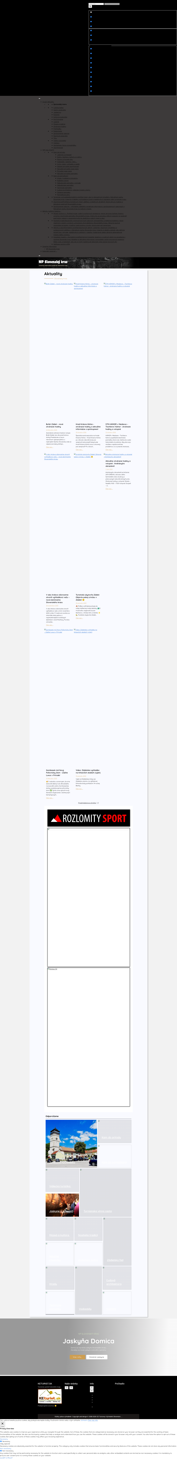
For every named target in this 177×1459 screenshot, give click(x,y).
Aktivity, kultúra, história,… (51, 211)
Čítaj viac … (49, 447)
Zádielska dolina (88, 1260)
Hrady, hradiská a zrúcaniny (67, 178)
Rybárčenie (57, 131)
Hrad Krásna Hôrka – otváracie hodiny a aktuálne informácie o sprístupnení (88, 426)
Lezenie (56, 122)
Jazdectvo (57, 112)
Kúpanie (56, 115)
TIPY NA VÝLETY (48, 150)
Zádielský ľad (115, 1260)
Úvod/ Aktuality (48, 102)
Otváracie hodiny (59, 126)
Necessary (6, 1441)
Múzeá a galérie (59, 124)
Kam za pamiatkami (60, 176)
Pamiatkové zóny (63, 195)
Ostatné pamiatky (63, 192)
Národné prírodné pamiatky (67, 173)
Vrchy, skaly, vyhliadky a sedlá (68, 164)
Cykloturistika (58, 108)
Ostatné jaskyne (96, 1357)
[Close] (39, 255)
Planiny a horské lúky (65, 159)
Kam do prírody (59, 152)
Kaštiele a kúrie (62, 180)
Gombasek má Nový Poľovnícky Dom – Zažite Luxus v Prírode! (57, 772)
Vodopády (85, 1308)
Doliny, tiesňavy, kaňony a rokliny (69, 157)
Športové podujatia (60, 136)
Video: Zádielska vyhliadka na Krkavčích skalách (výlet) (88, 771)
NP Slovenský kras (53, 249)
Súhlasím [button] (84, 1420)
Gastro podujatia (59, 110)
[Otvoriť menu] (66, 1387)
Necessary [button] (4, 1439)
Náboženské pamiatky (65, 185)
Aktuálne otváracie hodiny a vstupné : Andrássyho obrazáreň (118, 463)
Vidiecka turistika (60, 1186)
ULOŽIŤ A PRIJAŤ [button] (6, 1458)
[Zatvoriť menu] (71, 1387)
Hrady (53, 1284)
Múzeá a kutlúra (59, 1235)
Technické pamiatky (64, 188)
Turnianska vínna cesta (98, 1211)
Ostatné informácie (49, 246)
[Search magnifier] (90, 6)
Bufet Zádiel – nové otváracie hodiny (54, 425)
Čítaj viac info (93, 1420)
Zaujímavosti (58, 148)
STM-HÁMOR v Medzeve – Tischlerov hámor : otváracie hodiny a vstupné (118, 426)
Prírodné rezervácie (64, 171)
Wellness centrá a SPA (61, 244)
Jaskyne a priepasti (64, 155)
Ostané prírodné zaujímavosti (68, 166)
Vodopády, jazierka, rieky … (67, 162)
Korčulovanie (58, 119)
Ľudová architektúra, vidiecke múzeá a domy (73, 190)
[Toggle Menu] (39, 98)
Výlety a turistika (59, 141)
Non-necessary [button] (5, 1448)
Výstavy (56, 143)
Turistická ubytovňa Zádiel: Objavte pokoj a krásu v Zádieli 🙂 (88, 597)
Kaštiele (111, 1308)
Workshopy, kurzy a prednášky (64, 145)
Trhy (55, 138)
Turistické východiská (62, 1162)
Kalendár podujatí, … (49, 251)
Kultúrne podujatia (60, 117)
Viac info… (77, 1357)
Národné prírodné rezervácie (68, 169)
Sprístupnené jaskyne (61, 133)
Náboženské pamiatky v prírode (69, 183)
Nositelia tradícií (88, 1235)
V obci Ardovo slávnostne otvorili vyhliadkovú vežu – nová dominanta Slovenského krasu (58, 598)
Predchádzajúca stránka (87, 803)
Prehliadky (57, 129)
